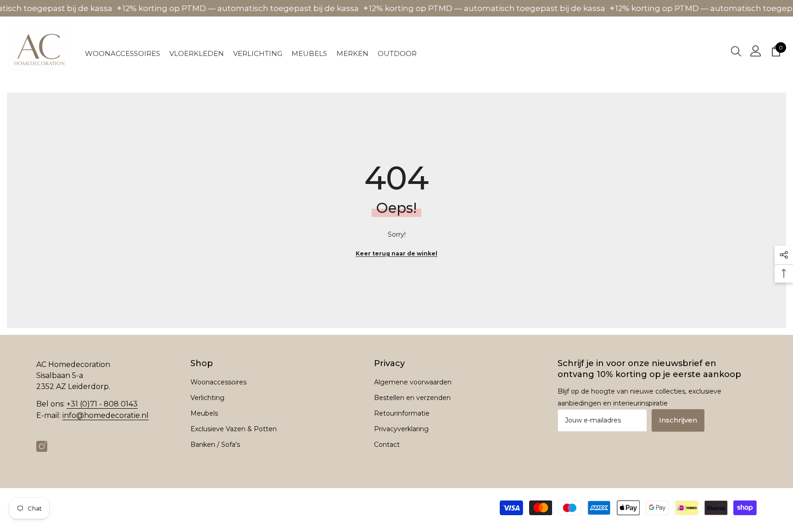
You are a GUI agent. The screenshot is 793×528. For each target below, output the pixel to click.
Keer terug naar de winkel (396, 253)
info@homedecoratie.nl (105, 415)
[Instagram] (41, 446)
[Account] (755, 50)
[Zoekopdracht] (736, 50)
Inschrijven (678, 420)
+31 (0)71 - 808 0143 (102, 404)
